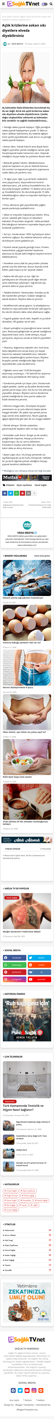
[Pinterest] (22, 493)
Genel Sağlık (19, 16)
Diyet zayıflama (24, 485)
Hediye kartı (21, 1150)
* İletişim (27, 1400)
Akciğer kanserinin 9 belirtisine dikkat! (22, 932)
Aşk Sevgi (28, 1240)
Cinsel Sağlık (12, 1191)
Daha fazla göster (42, 555)
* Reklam (40, 1400)
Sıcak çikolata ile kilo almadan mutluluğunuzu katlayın (25, 822)
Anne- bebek (28, 1235)
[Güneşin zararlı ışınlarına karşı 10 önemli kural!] (8, 1167)
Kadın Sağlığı (42, 1200)
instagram (16, 979)
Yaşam (24, 1205)
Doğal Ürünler (12, 1195)
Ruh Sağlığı (11, 1205)
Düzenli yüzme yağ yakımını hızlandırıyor (23, 598)
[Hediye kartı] (8, 1154)
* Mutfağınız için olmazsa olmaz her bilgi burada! (26, 470)
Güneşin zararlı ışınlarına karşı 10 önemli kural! (31, 1164)
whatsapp (16, 965)
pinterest (16, 972)
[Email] (28, 493)
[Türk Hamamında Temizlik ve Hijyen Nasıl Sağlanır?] (27, 1079)
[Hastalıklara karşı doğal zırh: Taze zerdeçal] (8, 1140)
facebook (16, 957)
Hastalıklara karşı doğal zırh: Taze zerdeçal (31, 1137)
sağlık (35, 1205)
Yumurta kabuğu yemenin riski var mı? (22, 642)
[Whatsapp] (16, 493)
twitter (41, 957)
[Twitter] (10, 493)
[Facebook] (4, 493)
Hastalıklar (27, 1200)
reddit (41, 965)
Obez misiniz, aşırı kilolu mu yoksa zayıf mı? (24, 732)
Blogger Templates (24, 1404)
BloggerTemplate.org (27, 1409)
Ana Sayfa (7, 16)
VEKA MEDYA (25, 532)
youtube (41, 979)
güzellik (28, 1270)
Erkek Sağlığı (29, 1195)
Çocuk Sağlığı (12, 1210)
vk (41, 972)
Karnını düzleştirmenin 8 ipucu (18, 687)
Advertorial (28, 1230)
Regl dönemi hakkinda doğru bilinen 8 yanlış (33, 1123)
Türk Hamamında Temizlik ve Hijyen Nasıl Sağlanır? (23, 1108)
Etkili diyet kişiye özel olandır (17, 777)
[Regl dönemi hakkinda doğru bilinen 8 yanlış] (8, 1126)
